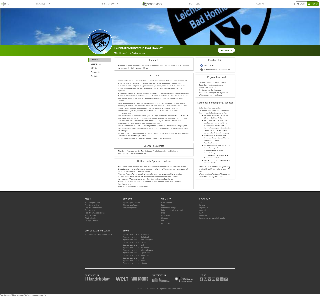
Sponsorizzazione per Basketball (136, 237)
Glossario (164, 218)
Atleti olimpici (90, 218)
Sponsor (127, 199)
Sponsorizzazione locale (97, 230)
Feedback (203, 215)
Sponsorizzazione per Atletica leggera (138, 250)
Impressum (203, 207)
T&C (201, 202)
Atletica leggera (138, 53)
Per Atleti (42, 3)
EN (5, 4)
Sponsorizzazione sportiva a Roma (98, 234)
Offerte (94, 68)
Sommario (95, 59)
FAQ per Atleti (90, 215)
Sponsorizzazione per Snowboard (136, 255)
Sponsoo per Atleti (92, 202)
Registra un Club (91, 210)
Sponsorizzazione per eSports (135, 263)
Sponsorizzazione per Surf (133, 258)
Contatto (227, 50)
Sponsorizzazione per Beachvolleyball (138, 239)
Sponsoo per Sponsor (131, 202)
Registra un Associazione (95, 213)
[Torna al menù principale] (152, 3)
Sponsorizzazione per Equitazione (136, 252)
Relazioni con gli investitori (172, 210)
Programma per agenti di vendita (212, 218)
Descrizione (96, 64)
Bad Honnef (121, 53)
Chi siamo (166, 199)
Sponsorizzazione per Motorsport (136, 234)
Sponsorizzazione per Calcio (134, 242)
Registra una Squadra (93, 207)
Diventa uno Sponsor (131, 205)
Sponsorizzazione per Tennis (134, 260)
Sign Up (314, 4)
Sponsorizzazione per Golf (133, 245)
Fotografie (95, 72)
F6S (162, 220)
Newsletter (165, 215)
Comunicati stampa (168, 207)
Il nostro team (166, 202)
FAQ (201, 213)
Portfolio (194, 3)
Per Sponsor (108, 3)
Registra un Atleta (92, 205)
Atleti (88, 199)
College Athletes (91, 220)
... (8, 4)
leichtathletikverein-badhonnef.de (216, 69)
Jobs (162, 205)
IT (2, 4)
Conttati (202, 210)
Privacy (202, 205)
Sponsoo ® (204, 199)
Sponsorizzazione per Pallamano (136, 247)
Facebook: (208, 65)
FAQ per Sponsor (129, 207)
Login (301, 4)
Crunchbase (165, 223)
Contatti (261, 3)
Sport (126, 230)
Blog (163, 213)
